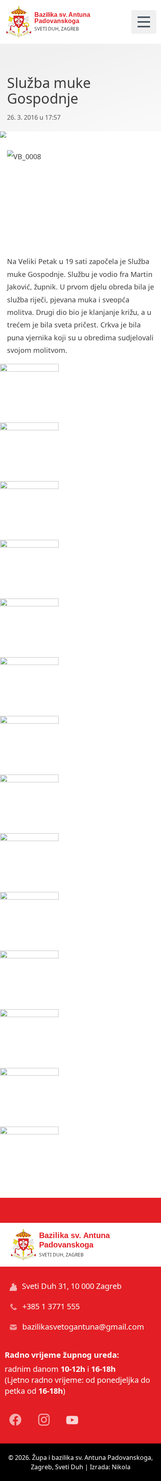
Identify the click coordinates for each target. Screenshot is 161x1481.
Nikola (121, 1467)
